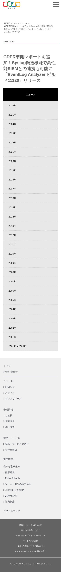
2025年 (12, 114)
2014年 (12, 216)
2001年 (12, 337)
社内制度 (10, 501)
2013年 (12, 226)
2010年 (12, 253)
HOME (7, 23)
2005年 (12, 300)
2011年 (12, 244)
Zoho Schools (12, 478)
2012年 (12, 235)
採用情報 (8, 459)
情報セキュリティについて (30, 525)
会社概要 (10, 427)
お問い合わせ (10, 371)
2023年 (12, 133)
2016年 (12, 198)
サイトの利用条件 (30, 541)
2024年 (12, 124)
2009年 (12, 263)
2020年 (12, 161)
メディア (10, 392)
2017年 (12, 189)
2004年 (12, 309)
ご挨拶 (8, 415)
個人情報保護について (30, 530)
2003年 (12, 318)
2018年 (12, 179)
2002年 (12, 327)
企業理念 (10, 421)
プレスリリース (20, 23)
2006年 (12, 290)
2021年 (12, 151)
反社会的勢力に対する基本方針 (30, 546)
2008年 (12, 272)
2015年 (12, 207)
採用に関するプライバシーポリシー (30, 535)
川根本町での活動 (14, 490)
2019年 (12, 170)
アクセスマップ (11, 511)
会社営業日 (11, 449)
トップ (7, 365)
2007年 (12, 281)
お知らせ (10, 386)
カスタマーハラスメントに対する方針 (30, 551)
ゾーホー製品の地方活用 (18, 484)
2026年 (12, 105)
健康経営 (10, 472)
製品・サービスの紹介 (17, 444)
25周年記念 (11, 495)
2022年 (12, 142)
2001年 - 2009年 (17, 346)
